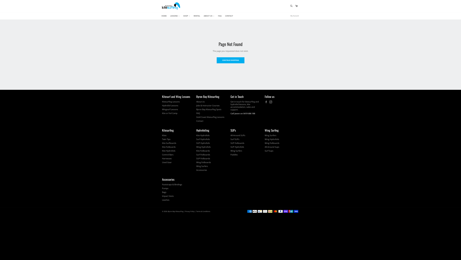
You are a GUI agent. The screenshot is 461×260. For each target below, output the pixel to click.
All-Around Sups (272, 147)
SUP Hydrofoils (203, 143)
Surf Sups (269, 151)
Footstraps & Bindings (172, 184)
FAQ (198, 113)
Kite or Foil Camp (169, 113)
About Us (200, 101)
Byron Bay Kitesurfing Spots (208, 109)
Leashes (165, 200)
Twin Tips (166, 139)
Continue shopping (230, 60)
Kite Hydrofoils (168, 151)
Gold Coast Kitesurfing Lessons (210, 117)
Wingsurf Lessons (170, 109)
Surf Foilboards (203, 154)
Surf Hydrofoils (203, 139)
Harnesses (167, 158)
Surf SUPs (234, 139)
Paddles (234, 154)
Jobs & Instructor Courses (208, 105)
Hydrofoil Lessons (170, 105)
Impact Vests (168, 196)
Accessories (201, 170)
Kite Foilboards (169, 147)
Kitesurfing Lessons (171, 101)
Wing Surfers (202, 166)
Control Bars (167, 154)
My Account (294, 16)
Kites (164, 135)
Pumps (165, 188)
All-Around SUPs (237, 135)
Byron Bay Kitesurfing (175, 211)
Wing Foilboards (203, 162)
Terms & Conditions (203, 211)
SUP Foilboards (203, 158)
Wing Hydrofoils (203, 147)
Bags (164, 192)
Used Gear (167, 162)
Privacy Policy (190, 211)
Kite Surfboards (169, 143)
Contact (199, 121)
